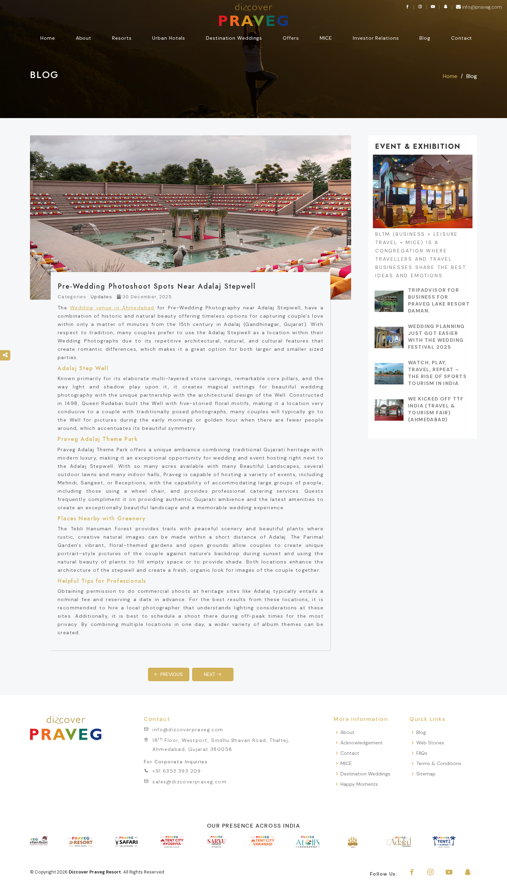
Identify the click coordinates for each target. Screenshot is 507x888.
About (347, 732)
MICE (346, 763)
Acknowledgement (361, 743)
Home (47, 38)
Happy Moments (359, 784)
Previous (171, 674)
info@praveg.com (481, 7)
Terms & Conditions (438, 763)
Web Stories (430, 743)
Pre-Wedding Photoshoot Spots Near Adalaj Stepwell (157, 286)
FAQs (421, 753)
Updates (101, 297)
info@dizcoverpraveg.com (187, 729)
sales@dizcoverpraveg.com (189, 782)
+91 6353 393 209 (176, 771)
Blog (424, 38)
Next (210, 674)
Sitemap (426, 774)
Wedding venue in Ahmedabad (112, 308)
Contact (461, 38)
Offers (291, 38)
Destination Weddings (234, 38)
